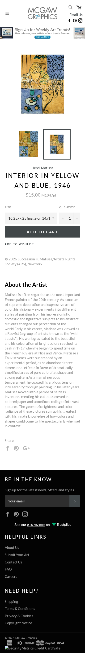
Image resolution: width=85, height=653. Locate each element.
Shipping (11, 601)
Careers (11, 576)
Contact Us (13, 562)
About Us (12, 547)
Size (8, 207)
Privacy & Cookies (19, 616)
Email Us (76, 14)
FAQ (8, 569)
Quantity (67, 207)
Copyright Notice (18, 623)
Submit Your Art (17, 555)
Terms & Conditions (20, 608)
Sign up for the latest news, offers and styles (39, 490)
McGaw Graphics (26, 638)
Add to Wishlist (19, 244)
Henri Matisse (42, 168)
